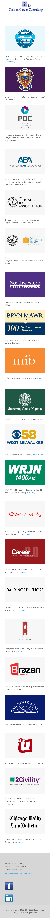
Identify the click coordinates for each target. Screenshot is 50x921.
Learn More (9, 62)
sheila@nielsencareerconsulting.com (18, 874)
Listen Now (30, 493)
